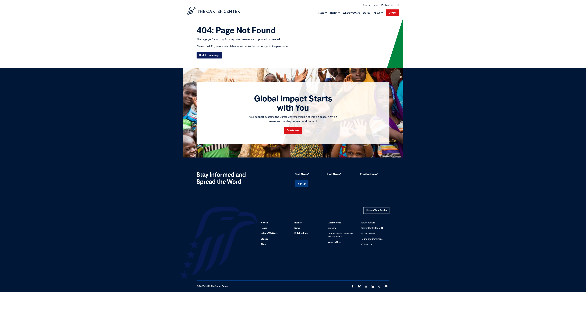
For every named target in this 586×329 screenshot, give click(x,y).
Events (366, 5)
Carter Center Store (372, 228)
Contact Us (366, 244)
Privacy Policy (368, 233)
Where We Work (351, 12)
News (375, 5)
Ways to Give (334, 242)
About (377, 12)
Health (333, 12)
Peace (321, 12)
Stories (367, 12)
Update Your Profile (376, 211)
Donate (392, 12)
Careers (332, 228)
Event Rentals (368, 222)
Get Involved (334, 222)
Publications (387, 5)
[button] (398, 5)
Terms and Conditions (372, 239)
